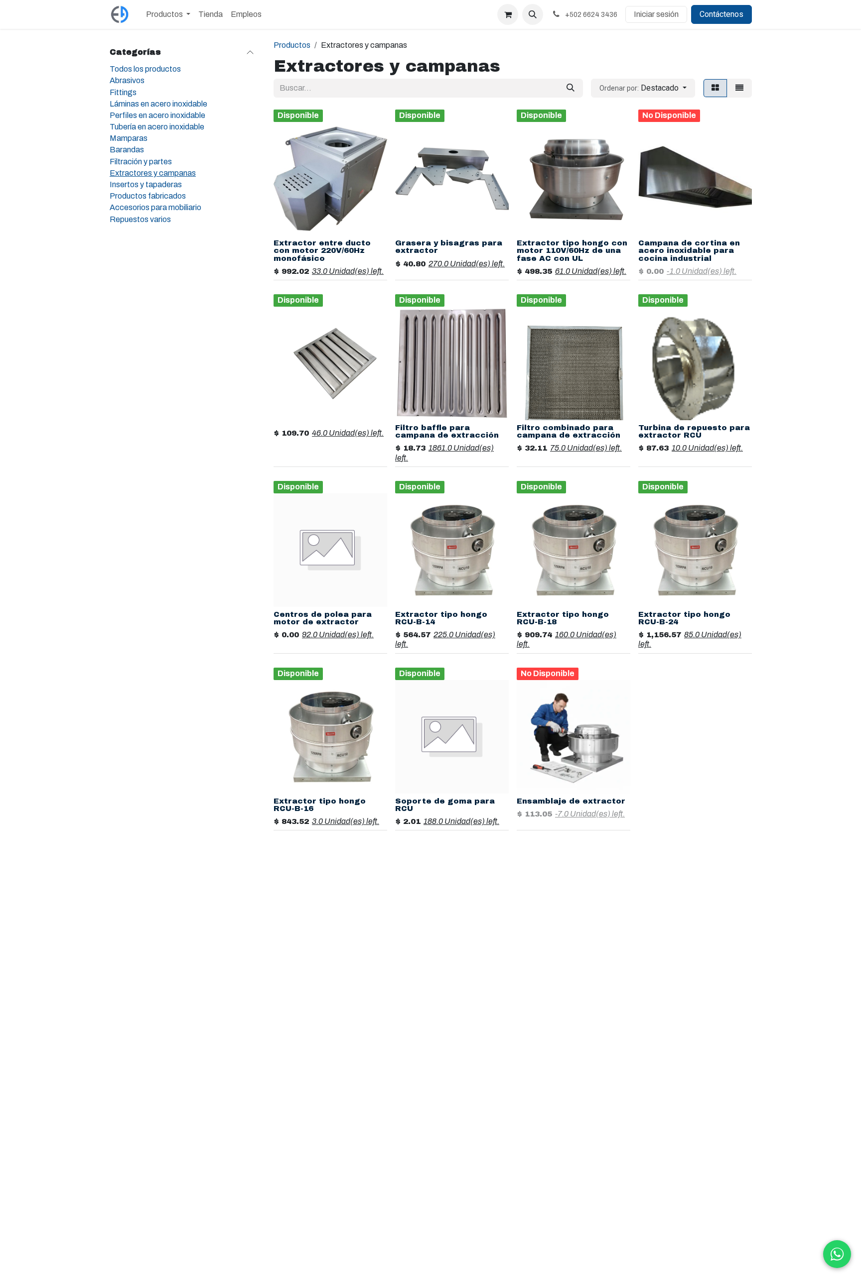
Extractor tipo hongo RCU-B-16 (320, 805)
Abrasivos (127, 80)
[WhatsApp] (837, 1254)
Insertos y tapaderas (146, 184)
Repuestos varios (140, 219)
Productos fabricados (148, 196)
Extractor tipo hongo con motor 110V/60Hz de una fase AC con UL (572, 250)
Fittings (123, 92)
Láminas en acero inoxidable (158, 104)
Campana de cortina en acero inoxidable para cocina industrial (689, 250)
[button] (532, 14)
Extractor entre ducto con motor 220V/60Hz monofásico (322, 250)
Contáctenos (721, 14)
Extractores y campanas (153, 173)
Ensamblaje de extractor (571, 801)
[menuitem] (168, 14)
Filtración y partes (141, 161)
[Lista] (739, 88)
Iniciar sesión (656, 14)
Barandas (127, 149)
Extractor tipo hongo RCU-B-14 (441, 618)
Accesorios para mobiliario (155, 207)
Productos (292, 45)
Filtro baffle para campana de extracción (447, 431)
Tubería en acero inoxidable (157, 126)
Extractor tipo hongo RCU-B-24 (684, 618)
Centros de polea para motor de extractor (323, 618)
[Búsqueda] (570, 88)
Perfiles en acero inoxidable (157, 115)
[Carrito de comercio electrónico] (507, 14)
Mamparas (128, 138)
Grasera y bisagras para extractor (448, 246)
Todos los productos (145, 69)
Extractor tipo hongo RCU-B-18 (563, 618)
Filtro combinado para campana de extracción (568, 431)
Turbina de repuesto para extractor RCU (694, 431)
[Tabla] (715, 88)
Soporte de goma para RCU (445, 805)
